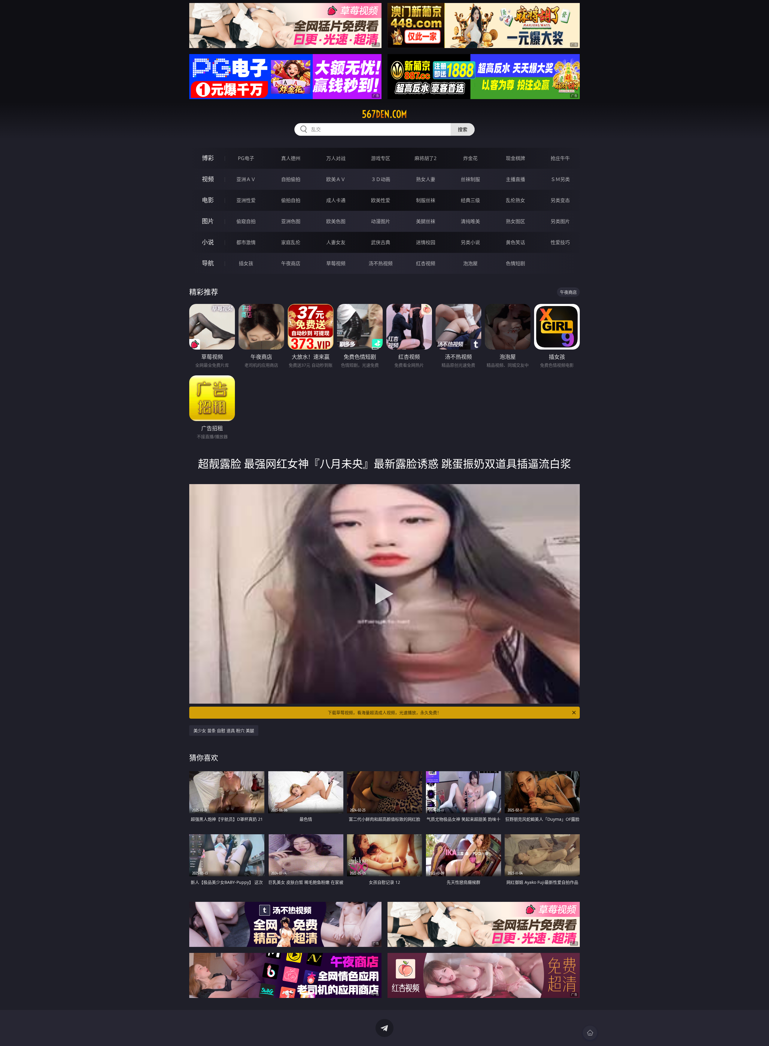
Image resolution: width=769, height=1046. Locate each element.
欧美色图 (335, 221)
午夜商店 (290, 263)
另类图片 (560, 221)
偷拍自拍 (290, 200)
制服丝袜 (425, 200)
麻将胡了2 (425, 158)
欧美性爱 (380, 200)
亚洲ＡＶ (246, 179)
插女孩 (246, 263)
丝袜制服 (470, 179)
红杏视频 (425, 263)
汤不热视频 (381, 263)
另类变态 (560, 200)
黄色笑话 (515, 242)
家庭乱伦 (290, 242)
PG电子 (246, 158)
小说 (208, 242)
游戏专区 (380, 158)
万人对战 (335, 158)
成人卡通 (335, 200)
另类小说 (470, 242)
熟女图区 (515, 221)
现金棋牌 (515, 158)
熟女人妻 (425, 179)
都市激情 (246, 242)
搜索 (462, 129)
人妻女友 (335, 242)
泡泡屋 (470, 263)
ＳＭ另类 (560, 179)
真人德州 (290, 158)
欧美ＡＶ (335, 179)
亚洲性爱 (246, 200)
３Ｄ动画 (380, 179)
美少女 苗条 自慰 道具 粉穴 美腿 (223, 730)
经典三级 (470, 200)
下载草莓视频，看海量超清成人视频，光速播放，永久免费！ (384, 712)
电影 (208, 200)
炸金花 (470, 158)
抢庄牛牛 (560, 158)
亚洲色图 (290, 221)
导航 (208, 263)
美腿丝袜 (425, 221)
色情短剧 (515, 263)
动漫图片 (380, 221)
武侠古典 (380, 242)
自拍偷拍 (290, 179)
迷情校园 (425, 242)
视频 (208, 179)
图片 (208, 221)
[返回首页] (590, 1033)
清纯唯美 (470, 221)
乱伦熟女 (515, 200)
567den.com (384, 114)
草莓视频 (335, 263)
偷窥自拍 (246, 221)
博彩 (208, 158)
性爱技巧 (560, 242)
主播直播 (515, 179)
